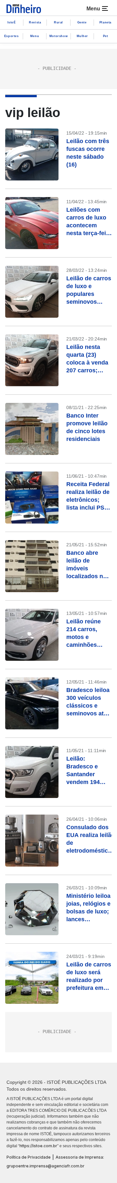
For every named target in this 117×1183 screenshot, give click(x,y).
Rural (58, 22)
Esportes (11, 36)
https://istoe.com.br (38, 1145)
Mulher (82, 36)
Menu (34, 36)
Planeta (105, 22)
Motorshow (58, 36)
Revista (35, 22)
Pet (105, 36)
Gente (82, 22)
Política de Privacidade (28, 1157)
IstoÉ (11, 22)
